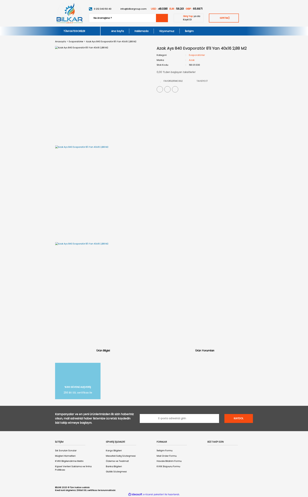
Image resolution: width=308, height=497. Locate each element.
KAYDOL (238, 418)
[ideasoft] (135, 494)
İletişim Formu (165, 450)
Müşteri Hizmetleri (65, 456)
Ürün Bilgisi (103, 350)
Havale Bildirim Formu (169, 461)
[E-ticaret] (153, 494)
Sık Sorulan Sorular (66, 450)
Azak (192, 60)
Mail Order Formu (167, 456)
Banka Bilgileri (114, 466)
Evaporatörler (197, 55)
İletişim (189, 31)
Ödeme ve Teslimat (117, 461)
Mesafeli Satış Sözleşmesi (121, 456)
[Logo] (69, 13)
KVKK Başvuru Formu (168, 466)
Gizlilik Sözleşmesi (116, 471)
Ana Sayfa (117, 31)
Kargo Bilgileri (114, 450)
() (225, 17)
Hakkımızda (141, 31)
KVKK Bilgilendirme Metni (69, 461)
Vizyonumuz (166, 31)
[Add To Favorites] (171, 80)
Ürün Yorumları (204, 350)
